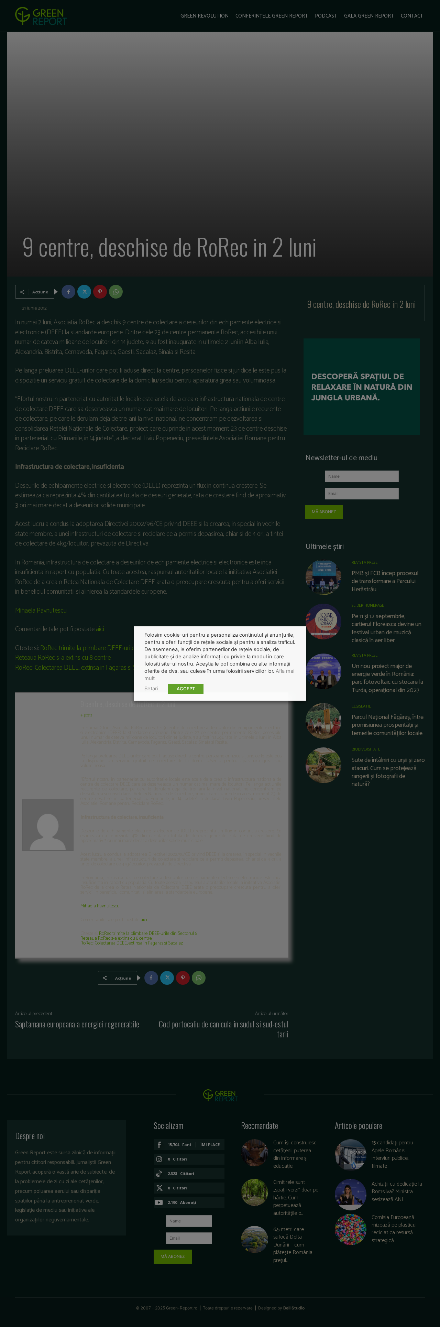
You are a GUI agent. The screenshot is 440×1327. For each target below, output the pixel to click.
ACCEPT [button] (186, 688)
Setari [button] (151, 689)
